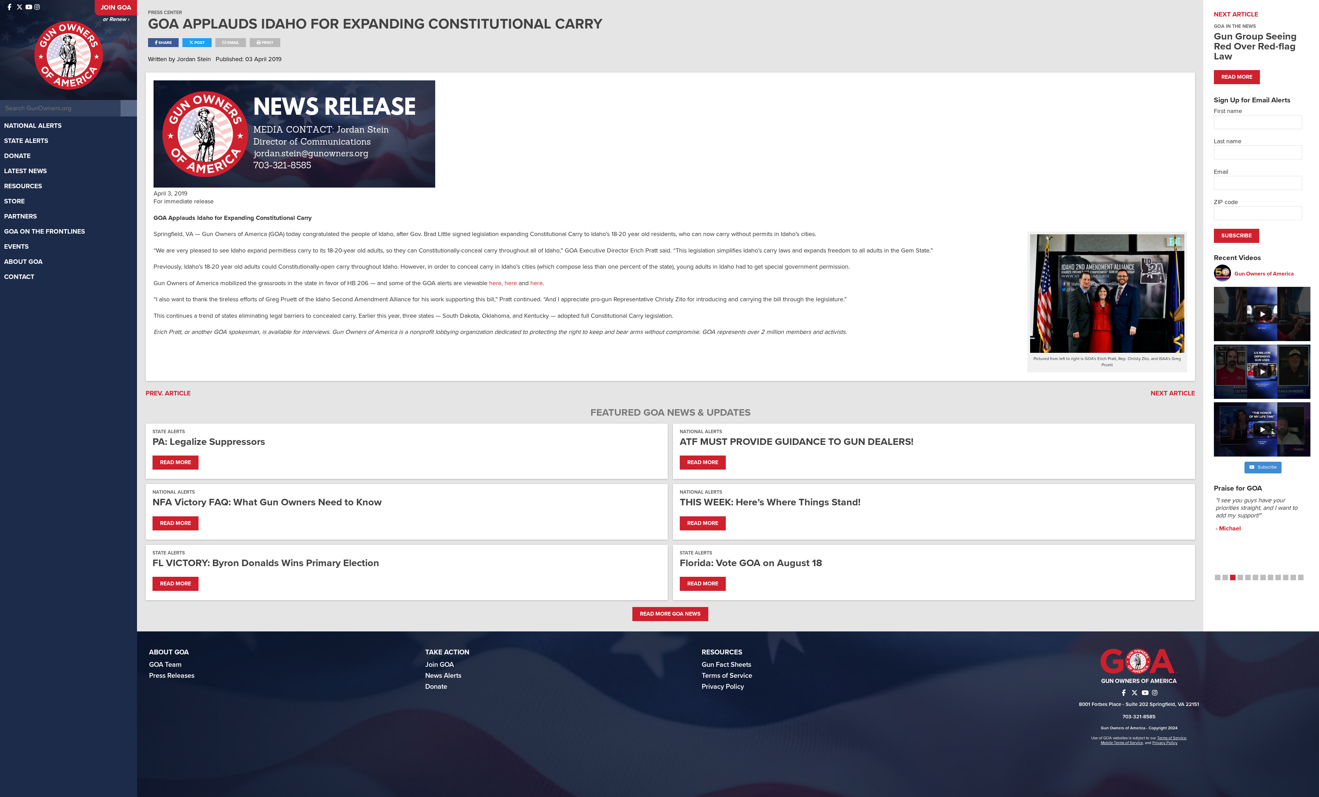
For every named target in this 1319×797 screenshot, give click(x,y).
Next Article (1173, 393)
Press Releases (171, 676)
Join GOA (116, 7)
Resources (23, 186)
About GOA (23, 262)
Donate (17, 156)
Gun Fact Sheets (726, 665)
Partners (20, 216)
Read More (175, 462)
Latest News (25, 171)
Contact (19, 277)
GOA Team (165, 665)
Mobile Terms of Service (1122, 742)
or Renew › (116, 19)
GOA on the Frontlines (44, 231)
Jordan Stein (195, 59)
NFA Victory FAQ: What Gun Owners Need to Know (267, 502)
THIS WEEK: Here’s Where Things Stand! (770, 502)
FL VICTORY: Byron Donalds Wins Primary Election (266, 563)
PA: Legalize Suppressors (209, 442)
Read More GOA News (670, 613)
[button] (1217, 577)
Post (199, 42)
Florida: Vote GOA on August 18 (751, 563)
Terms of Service (727, 676)
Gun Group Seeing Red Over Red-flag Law (1255, 46)
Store (14, 201)
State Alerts (26, 141)
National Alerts (32, 126)
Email (232, 42)
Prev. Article (168, 393)
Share (164, 42)
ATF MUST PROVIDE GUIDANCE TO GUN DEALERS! (796, 442)
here (495, 283)
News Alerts (443, 676)
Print (267, 42)
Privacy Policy (723, 687)
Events (16, 246)
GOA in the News (1235, 26)
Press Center (165, 12)
